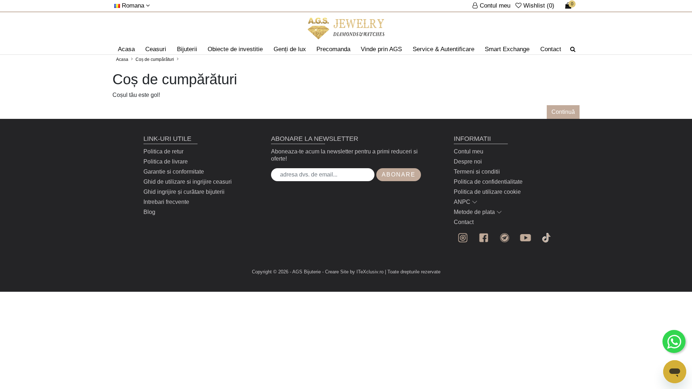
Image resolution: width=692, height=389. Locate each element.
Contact (550, 49)
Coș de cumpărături (155, 59)
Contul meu (468, 151)
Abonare (399, 174)
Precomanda (333, 49)
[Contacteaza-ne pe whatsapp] (674, 341)
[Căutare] (573, 49)
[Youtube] (525, 238)
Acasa (126, 49)
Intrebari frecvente (166, 202)
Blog (149, 212)
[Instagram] (463, 238)
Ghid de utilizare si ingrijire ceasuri (187, 182)
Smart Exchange (507, 49)
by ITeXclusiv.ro (366, 271)
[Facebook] (484, 238)
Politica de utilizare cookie (487, 192)
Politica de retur (163, 151)
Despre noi (468, 161)
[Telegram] (505, 238)
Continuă (563, 112)
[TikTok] (546, 238)
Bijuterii (187, 49)
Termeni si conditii (477, 172)
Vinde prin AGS (381, 49)
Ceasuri (155, 49)
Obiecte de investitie (235, 49)
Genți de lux (290, 49)
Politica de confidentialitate (488, 182)
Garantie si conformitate (173, 172)
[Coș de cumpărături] (346, 28)
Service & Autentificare (443, 49)
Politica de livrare (165, 161)
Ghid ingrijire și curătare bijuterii (184, 192)
